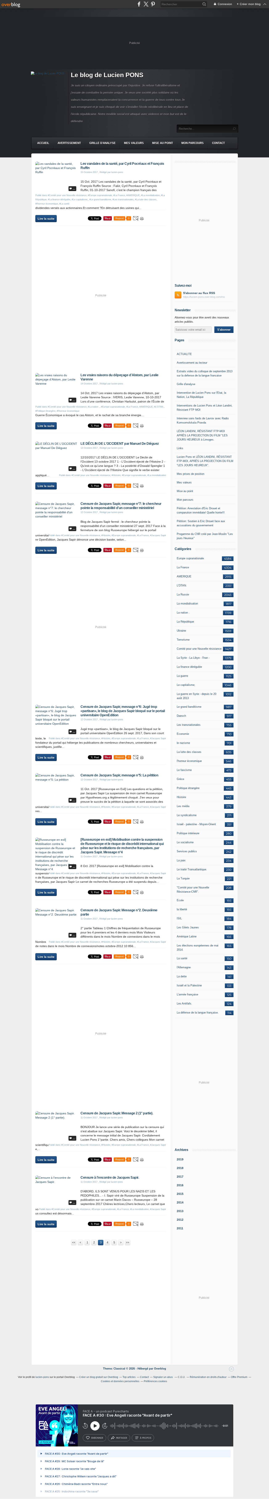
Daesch (181, 715)
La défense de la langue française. (198, 1012)
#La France (119, 195)
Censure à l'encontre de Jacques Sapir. (109, 1177)
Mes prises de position (190, 473)
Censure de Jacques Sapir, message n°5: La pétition (119, 775)
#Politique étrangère (45, 411)
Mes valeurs (134, 143)
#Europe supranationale (100, 195)
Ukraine (181, 630)
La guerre (182, 675)
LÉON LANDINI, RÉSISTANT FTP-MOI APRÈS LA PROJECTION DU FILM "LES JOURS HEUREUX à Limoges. (202, 435)
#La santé (64, 203)
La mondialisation (187, 603)
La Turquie (183, 878)
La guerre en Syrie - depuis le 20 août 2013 (196, 696)
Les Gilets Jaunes (188, 927)
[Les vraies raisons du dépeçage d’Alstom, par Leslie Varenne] (56, 383)
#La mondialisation (150, 195)
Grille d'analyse (102, 143)
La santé (182, 958)
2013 (180, 1211)
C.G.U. (181, 1377)
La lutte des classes (189, 751)
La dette (182, 976)
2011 (180, 1228)
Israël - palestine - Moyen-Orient (196, 824)
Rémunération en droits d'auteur (208, 1377)
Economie (183, 733)
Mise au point (162, 143)
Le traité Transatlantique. (192, 869)
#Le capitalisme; (80, 199)
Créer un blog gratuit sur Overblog (98, 1377)
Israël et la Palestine (189, 985)
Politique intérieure (188, 833)
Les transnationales (188, 724)
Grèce (180, 779)
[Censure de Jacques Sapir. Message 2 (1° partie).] (56, 1117)
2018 (180, 1168)
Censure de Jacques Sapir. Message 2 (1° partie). (116, 1113)
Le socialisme (185, 842)
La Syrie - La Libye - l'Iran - (193, 657)
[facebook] (139, 4)
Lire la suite (46, 218)
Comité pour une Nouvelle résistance (199, 648)
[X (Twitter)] (146, 4)
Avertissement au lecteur (192, 362)
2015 (180, 1194)
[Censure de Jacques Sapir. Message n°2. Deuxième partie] (56, 914)
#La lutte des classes (146, 199)
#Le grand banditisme (100, 199)
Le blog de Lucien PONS (107, 74)
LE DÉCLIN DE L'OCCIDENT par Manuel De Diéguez (119, 443)
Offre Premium (239, 1377)
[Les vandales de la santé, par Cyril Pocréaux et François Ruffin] (56, 172)
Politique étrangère (188, 788)
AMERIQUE (184, 576)
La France (183, 567)
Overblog (160, 1368)
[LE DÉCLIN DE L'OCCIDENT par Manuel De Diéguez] (56, 448)
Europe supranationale (190, 558)
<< (73, 1242)
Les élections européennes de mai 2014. (197, 947)
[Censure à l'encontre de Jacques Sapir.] (56, 1182)
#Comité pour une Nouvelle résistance (67, 195)
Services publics (187, 851)
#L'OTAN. (159, 406)
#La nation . (94, 406)
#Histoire (116, 475)
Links (180, 448)
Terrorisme (183, 639)
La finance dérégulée (189, 666)
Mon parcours (192, 143)
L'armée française (187, 994)
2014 (180, 1202)
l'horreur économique (189, 761)
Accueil (43, 143)
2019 (180, 1159)
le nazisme (183, 742)
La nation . (183, 612)
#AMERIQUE (133, 195)
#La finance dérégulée (59, 199)
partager (121, 1438)
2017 (180, 1176)
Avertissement (69, 143)
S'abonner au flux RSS (199, 293)
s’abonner (97, 1438)
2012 (180, 1219)
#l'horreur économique (46, 203)
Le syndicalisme (186, 815)
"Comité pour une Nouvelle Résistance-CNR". (193, 889)
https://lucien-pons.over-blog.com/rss (204, 297)
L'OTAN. (182, 585)
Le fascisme (184, 770)
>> (127, 1242)
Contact (218, 143)
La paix (181, 860)
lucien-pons (42, 1377)
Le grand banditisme (189, 706)
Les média (183, 806)
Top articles (129, 1377)
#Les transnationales (123, 199)
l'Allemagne (184, 967)
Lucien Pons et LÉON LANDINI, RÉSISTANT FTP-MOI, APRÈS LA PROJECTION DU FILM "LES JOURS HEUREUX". (205, 461)
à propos (145, 1438)
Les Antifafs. (184, 1003)
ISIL (179, 918)
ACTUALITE (184, 354)
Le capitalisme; (186, 684)
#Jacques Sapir (158, 535)
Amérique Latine (186, 936)
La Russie (183, 594)
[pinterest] (153, 4)
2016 (180, 1185)
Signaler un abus (163, 1377)
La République (185, 621)
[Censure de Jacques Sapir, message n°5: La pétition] (56, 779)
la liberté (182, 909)
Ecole (180, 900)
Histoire (181, 797)
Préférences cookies (155, 1381)
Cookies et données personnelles (120, 1381)
